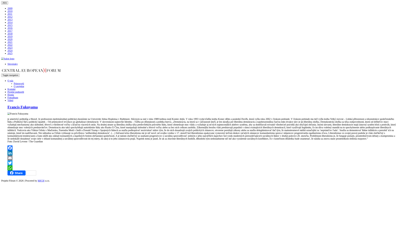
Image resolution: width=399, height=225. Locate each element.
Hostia (10, 94)
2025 (9, 53)
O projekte (19, 86)
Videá (10, 100)
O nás (10, 80)
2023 (9, 47)
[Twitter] (202, 162)
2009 (9, 8)
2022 (9, 45)
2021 (4, 3)
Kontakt (11, 89)
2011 (9, 14)
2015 (9, 25)
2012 (9, 16)
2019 (9, 36)
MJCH (41, 180)
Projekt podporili (15, 92)
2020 (9, 39)
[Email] (202, 157)
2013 (9, 19)
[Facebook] (202, 147)
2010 (9, 11)
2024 (9, 50)
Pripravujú (19, 83)
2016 (9, 28)
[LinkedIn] (202, 152)
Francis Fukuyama (22, 107)
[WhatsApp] (202, 167)
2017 (9, 31)
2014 (9, 22)
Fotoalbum (12, 97)
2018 (9, 33)
